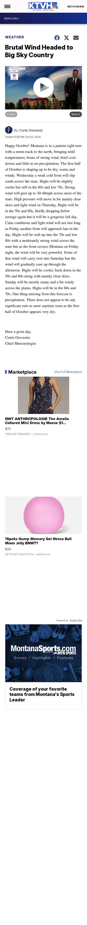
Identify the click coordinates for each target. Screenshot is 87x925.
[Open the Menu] (7, 6)
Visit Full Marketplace (68, 372)
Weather (14, 37)
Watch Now (74, 6)
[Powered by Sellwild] (76, 620)
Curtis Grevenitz (31, 130)
